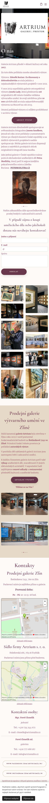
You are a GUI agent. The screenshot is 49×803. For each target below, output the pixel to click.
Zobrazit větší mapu (24, 641)
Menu (45, 4)
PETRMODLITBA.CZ (20, 168)
